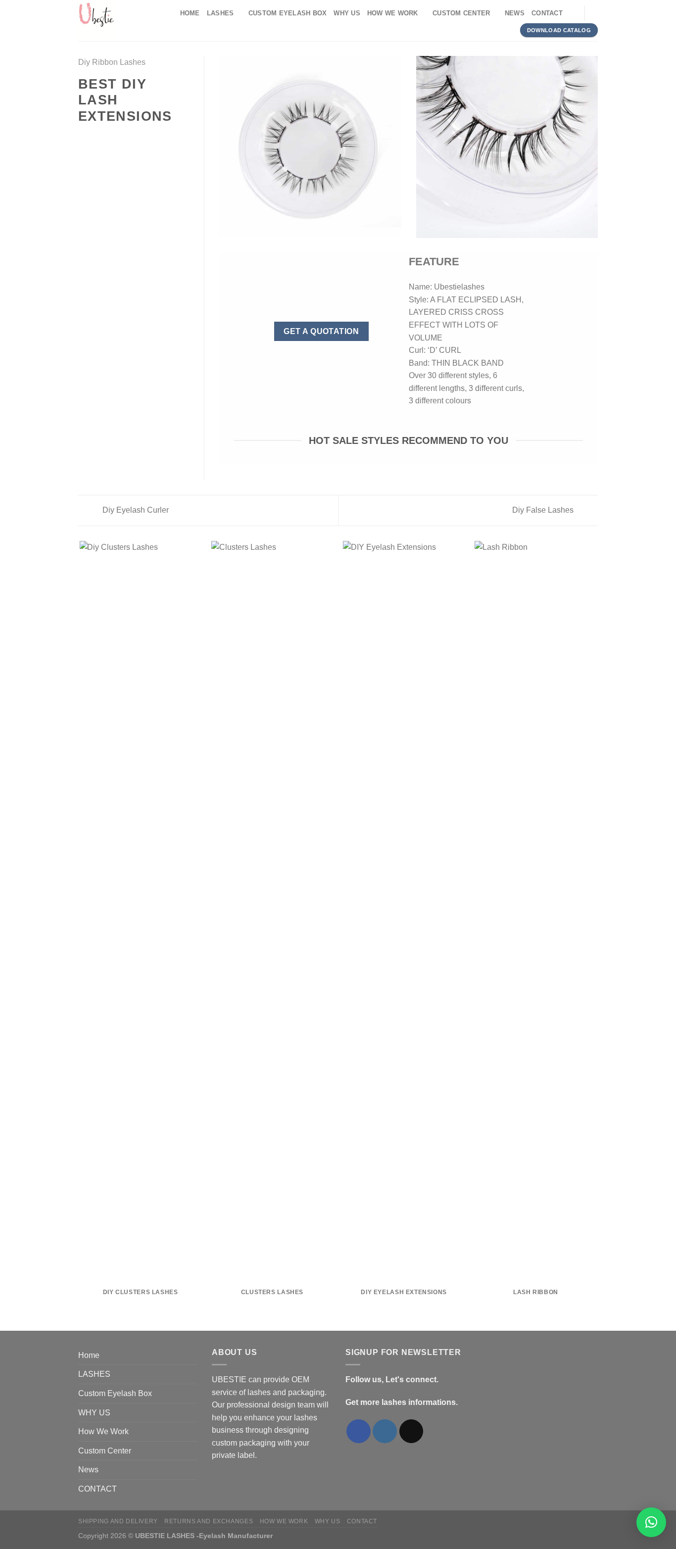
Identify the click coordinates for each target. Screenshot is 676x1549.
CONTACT (547, 13)
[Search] (573, 13)
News (515, 13)
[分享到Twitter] (96, 138)
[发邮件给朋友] (108, 138)
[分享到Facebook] (84, 138)
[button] (651, 1522)
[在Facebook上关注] (358, 1431)
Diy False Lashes (544, 510)
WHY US (347, 13)
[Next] (596, 935)
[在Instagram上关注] (385, 1431)
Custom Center (461, 13)
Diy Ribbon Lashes (111, 62)
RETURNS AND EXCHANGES (208, 1521)
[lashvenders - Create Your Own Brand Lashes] (120, 20)
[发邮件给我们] (411, 1431)
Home (190, 13)
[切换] (193, 1374)
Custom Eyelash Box (287, 13)
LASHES (220, 13)
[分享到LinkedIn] (133, 138)
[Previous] (80, 935)
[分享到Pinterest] (120, 138)
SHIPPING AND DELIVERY (118, 1521)
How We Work (392, 13)
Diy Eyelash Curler (134, 510)
